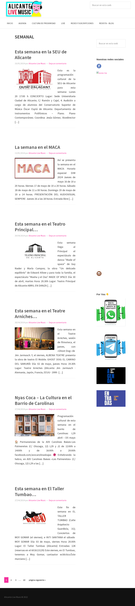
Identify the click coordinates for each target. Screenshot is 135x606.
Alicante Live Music (24, 9)
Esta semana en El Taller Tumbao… (39, 491)
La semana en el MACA (37, 147)
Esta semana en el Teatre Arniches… (40, 313)
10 (25, 580)
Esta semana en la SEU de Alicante (41, 54)
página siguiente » (37, 581)
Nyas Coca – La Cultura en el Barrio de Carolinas (43, 400)
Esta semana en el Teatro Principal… (40, 227)
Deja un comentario (57, 63)
